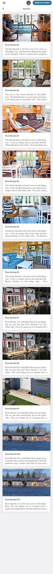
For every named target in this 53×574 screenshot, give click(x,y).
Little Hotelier (20, 558)
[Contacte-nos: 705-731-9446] (28, 3)
